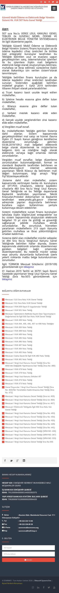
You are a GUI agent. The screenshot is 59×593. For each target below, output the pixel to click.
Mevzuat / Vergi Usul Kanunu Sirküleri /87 (23, 376)
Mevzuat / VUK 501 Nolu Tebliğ (18, 310)
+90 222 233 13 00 (26, 521)
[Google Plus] (18, 460)
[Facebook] (5, 460)
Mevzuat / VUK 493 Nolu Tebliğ (18, 327)
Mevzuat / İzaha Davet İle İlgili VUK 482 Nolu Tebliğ (27, 356)
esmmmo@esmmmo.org (29, 527)
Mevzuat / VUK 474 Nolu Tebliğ (18, 380)
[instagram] (32, 587)
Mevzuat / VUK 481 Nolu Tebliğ (18, 359)
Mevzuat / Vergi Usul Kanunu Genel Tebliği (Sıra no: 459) (30, 396)
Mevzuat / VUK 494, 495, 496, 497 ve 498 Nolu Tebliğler (29, 324)
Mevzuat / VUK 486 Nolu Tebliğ (18, 341)
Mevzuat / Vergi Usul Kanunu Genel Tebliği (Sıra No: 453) (30, 413)
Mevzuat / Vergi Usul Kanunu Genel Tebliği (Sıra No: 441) (30, 427)
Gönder (29, 560)
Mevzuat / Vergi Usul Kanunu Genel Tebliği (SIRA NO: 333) (30, 438)
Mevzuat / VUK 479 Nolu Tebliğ (18, 369)
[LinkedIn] (24, 460)
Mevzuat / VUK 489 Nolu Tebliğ (18, 334)
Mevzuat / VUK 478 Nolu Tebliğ (18, 373)
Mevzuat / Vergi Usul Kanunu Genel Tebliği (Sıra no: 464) (30, 400)
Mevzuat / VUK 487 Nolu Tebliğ (18, 345)
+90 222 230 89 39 (26, 524)
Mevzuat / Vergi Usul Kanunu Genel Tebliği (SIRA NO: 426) (30, 431)
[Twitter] (11, 460)
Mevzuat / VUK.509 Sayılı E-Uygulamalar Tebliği (26, 307)
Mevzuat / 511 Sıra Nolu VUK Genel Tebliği (23, 303)
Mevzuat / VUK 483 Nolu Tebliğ (18, 352)
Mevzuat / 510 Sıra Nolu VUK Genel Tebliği (23, 299)
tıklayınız (29, 266)
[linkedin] (38, 587)
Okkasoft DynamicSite (42, 580)
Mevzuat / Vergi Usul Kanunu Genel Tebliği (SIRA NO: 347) (30, 435)
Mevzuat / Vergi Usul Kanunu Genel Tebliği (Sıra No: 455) (30, 420)
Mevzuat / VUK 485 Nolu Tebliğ (18, 338)
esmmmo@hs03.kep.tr (28, 531)
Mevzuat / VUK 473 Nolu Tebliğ (18, 383)
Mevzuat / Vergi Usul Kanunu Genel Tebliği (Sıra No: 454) (30, 417)
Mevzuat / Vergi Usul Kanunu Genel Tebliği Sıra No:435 (29, 442)
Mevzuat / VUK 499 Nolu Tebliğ (18, 320)
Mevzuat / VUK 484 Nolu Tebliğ (18, 349)
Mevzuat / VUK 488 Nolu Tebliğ (18, 331)
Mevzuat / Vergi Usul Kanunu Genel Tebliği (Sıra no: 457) (30, 403)
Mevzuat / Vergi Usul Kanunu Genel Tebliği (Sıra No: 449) (30, 424)
